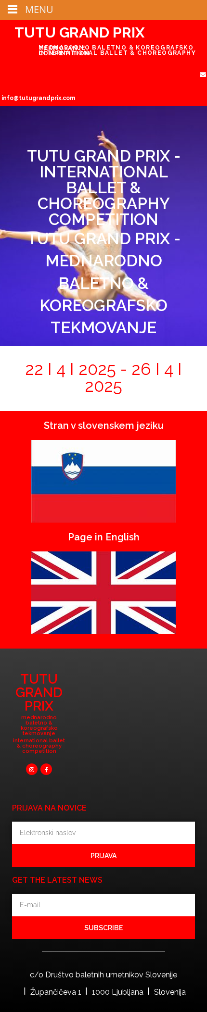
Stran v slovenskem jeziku (104, 425)
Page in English (104, 537)
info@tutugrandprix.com (38, 98)
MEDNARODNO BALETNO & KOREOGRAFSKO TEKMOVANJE (116, 47)
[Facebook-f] (46, 769)
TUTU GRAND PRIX (79, 32)
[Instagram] (32, 769)
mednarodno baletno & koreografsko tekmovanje (39, 725)
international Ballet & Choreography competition (39, 745)
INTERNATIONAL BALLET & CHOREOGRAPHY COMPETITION (117, 53)
